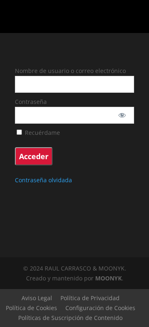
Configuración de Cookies (100, 308)
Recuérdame (41, 132)
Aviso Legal (37, 298)
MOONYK (108, 278)
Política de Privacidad (90, 298)
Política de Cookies (31, 308)
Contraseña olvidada (43, 180)
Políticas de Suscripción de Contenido (70, 318)
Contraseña (31, 102)
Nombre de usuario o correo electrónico (70, 71)
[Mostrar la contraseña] (122, 115)
